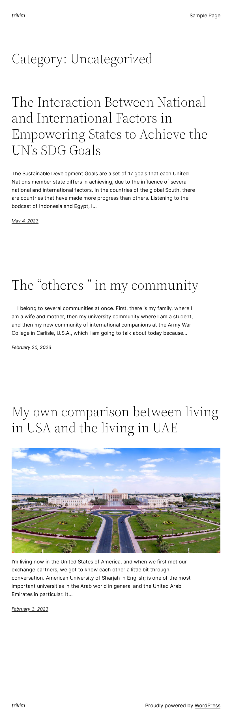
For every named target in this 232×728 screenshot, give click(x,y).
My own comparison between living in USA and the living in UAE (115, 419)
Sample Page (205, 15)
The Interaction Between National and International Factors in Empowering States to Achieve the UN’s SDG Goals (110, 126)
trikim (18, 15)
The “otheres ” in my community (105, 285)
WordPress (207, 705)
